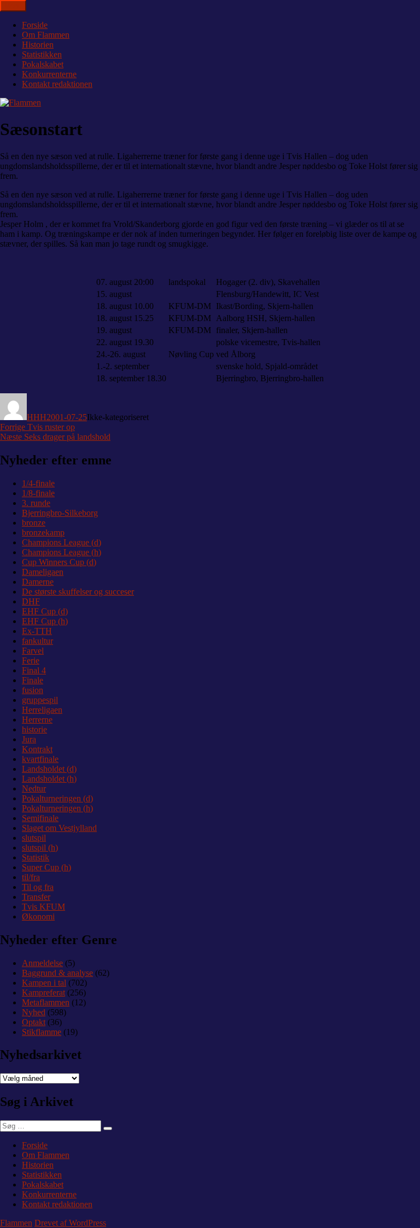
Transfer (36, 896)
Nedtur (34, 788)
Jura (29, 739)
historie (34, 729)
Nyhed (33, 1012)
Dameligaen (42, 572)
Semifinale (40, 818)
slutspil (34, 837)
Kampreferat (43, 992)
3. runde (36, 503)
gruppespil (40, 700)
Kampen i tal (44, 982)
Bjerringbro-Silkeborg (60, 512)
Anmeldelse (42, 963)
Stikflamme (41, 1032)
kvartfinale (40, 759)
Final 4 (34, 670)
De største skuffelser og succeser (78, 591)
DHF (31, 601)
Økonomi (38, 916)
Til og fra (38, 887)
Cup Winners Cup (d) (59, 562)
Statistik (35, 857)
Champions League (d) (61, 542)
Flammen (16, 1222)
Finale (32, 680)
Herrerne (37, 719)
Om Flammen (45, 34)
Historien (38, 44)
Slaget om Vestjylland (59, 828)
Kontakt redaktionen (57, 84)
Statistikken (42, 54)
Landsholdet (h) (49, 778)
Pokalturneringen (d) (57, 798)
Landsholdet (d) (49, 768)
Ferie (30, 660)
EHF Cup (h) (45, 621)
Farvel (33, 650)
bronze (33, 522)
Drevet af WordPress (70, 1222)
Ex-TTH (37, 631)
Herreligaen (42, 709)
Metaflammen (45, 1002)
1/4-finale (38, 483)
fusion (32, 690)
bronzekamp (43, 532)
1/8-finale (38, 493)
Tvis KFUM (43, 906)
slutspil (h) (40, 847)
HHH (36, 417)
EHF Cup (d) (45, 611)
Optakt (33, 1022)
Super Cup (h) (46, 867)
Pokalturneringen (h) (57, 808)
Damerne (38, 581)
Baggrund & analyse (57, 972)
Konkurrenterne (49, 74)
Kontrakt (37, 749)
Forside (35, 25)
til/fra (31, 877)
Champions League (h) (61, 552)
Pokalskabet (42, 64)
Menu (13, 6)
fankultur (37, 640)
